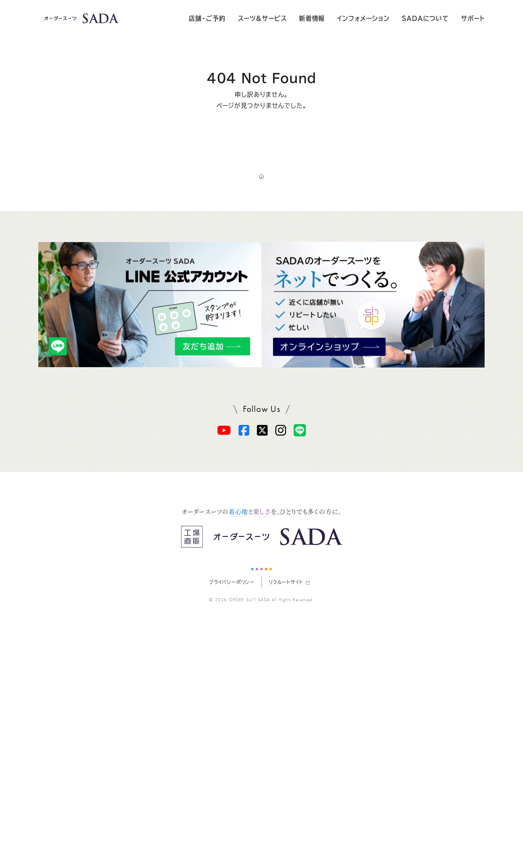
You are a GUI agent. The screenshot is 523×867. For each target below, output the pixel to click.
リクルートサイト (286, 582)
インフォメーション (363, 18)
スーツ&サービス (262, 18)
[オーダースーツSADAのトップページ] (261, 176)
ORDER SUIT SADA (249, 600)
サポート (473, 18)
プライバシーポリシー (232, 582)
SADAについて (425, 18)
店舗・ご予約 (207, 18)
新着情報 (312, 18)
